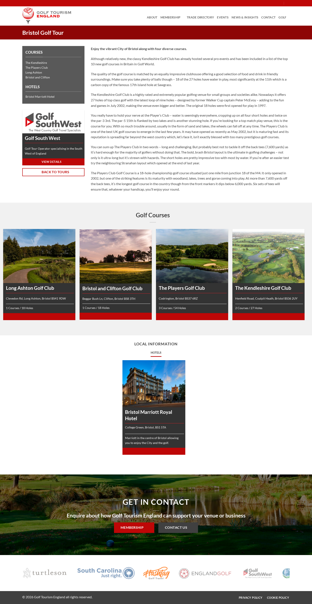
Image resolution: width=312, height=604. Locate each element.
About (152, 17)
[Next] (293, 574)
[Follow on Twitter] (272, 3)
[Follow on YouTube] (280, 3)
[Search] (288, 3)
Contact (268, 17)
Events (223, 17)
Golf (282, 17)
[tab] (156, 352)
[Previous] (18, 574)
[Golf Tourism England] (46, 15)
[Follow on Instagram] (268, 3)
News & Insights (245, 17)
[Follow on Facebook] (264, 3)
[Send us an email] (276, 3)
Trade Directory (200, 17)
